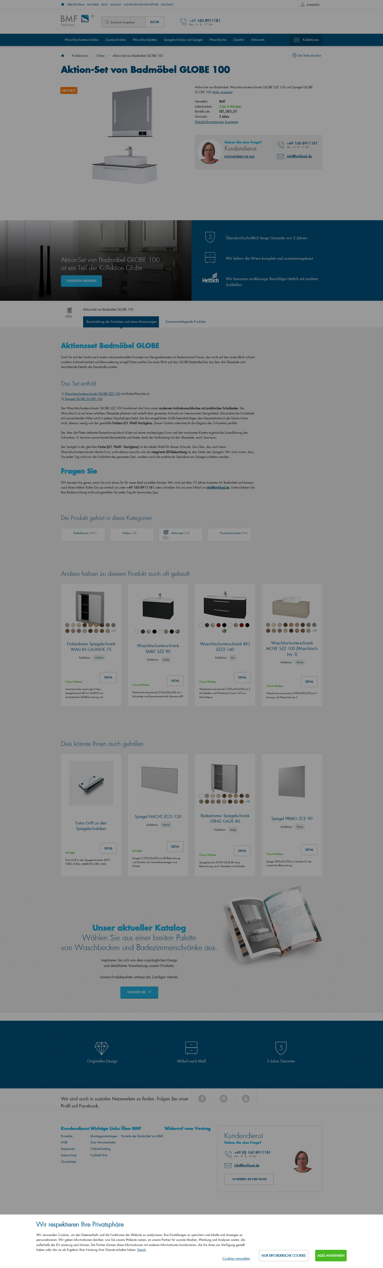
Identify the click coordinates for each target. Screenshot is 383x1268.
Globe (100, 55)
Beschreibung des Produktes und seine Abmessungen (121, 321)
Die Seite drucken (309, 55)
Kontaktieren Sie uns (239, 156)
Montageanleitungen (103, 1136)
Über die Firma (76, 4)
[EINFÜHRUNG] (62, 4)
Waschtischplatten (145, 40)
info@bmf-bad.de (299, 156)
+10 (314, 630)
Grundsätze (68, 1161)
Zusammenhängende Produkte (185, 321)
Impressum (68, 1149)
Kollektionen (311, 40)
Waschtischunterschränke (81, 40)
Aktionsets (258, 40)
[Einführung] (62, 55)
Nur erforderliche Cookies (284, 1255)
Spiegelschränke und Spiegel (183, 40)
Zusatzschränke (115, 40)
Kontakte (167, 4)
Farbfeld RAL (98, 1155)
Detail (108, 677)
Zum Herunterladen (103, 1142)
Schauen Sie (137, 992)
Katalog (115, 4)
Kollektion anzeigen (81, 280)
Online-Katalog (100, 1149)
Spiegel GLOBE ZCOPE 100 (84, 399)
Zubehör (238, 40)
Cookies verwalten (236, 1258)
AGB (64, 1142)
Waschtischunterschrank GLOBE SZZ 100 (93, 394)
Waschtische (217, 40)
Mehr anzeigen (222, 92)
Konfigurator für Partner (141, 4)
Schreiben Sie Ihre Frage (250, 1179)
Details (141, 1250)
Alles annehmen (330, 1255)
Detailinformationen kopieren (216, 121)
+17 (113, 630)
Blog (105, 4)
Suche (154, 22)
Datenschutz (69, 1155)
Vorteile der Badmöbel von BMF (142, 1136)
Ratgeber (93, 4)
